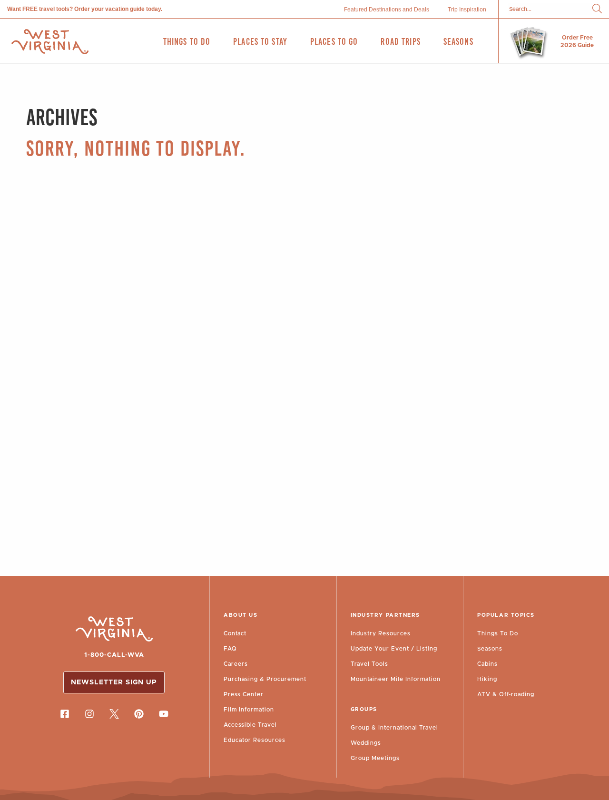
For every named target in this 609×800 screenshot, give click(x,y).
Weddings (366, 743)
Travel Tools (369, 664)
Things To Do (497, 633)
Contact (235, 633)
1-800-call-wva (114, 655)
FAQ (230, 649)
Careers (236, 664)
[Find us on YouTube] (164, 714)
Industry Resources (381, 633)
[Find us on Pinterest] (139, 714)
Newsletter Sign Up (114, 682)
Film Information (249, 709)
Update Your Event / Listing (394, 649)
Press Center (244, 694)
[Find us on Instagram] (89, 714)
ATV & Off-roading (505, 694)
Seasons (489, 649)
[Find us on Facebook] (65, 714)
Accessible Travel (250, 725)
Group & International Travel (394, 728)
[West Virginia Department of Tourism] (50, 41)
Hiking (487, 679)
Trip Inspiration (467, 9)
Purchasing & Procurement (265, 679)
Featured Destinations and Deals (386, 9)
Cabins (487, 664)
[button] (597, 9)
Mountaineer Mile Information (396, 679)
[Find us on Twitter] (114, 714)
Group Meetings (375, 758)
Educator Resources (254, 740)
